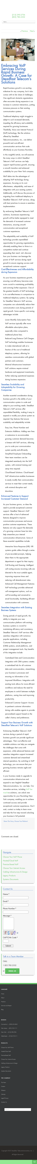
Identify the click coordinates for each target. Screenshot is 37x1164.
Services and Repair (6, 1005)
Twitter (11, 824)
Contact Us (4, 1102)
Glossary (3, 1090)
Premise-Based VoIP (10, 864)
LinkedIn (16, 824)
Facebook (5, 824)
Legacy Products (9, 876)
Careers (3, 1086)
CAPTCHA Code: (10, 937)
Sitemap (3, 1094)
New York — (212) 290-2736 (8, 1032)
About (2, 997)
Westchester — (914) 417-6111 (9, 1036)
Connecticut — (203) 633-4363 (9, 1024)
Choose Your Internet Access (14, 868)
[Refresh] (17, 932)
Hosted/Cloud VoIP (10, 861)
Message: (7, 916)
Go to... (5, 21)
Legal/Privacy (4, 1098)
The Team (3, 1082)
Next (32, 31)
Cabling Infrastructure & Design (15, 872)
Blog (2, 1009)
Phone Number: (9, 908)
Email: (6, 901)
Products (3, 1001)
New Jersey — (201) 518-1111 (9, 1028)
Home (2, 993)
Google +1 (22, 824)
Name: (6, 894)
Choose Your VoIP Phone (12, 857)
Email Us (12, 971)
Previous (25, 31)
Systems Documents (10, 879)
